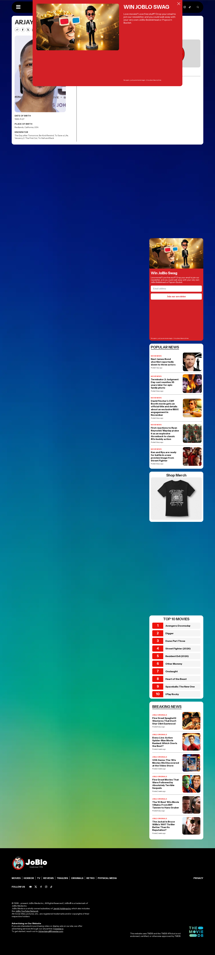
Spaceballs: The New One (180, 686)
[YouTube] (30, 887)
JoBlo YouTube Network (26, 911)
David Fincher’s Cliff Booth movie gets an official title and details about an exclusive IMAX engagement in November (165, 408)
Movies (16, 878)
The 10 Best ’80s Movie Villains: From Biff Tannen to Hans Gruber (165, 805)
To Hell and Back (46, 138)
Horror (29, 878)
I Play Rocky (172, 694)
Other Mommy (173, 663)
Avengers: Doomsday (177, 625)
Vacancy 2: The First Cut (26, 138)
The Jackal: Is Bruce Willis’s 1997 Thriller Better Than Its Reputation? (163, 826)
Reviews (48, 878)
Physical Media (107, 878)
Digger (169, 633)
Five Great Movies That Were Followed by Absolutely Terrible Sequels (165, 784)
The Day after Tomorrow (26, 135)
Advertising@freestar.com (50, 931)
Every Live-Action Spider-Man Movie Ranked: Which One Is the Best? (164, 742)
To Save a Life (61, 135)
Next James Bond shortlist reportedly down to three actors (163, 362)
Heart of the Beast (176, 678)
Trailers (62, 878)
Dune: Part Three (175, 640)
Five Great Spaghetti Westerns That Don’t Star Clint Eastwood (164, 721)
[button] (18, 7)
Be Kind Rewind (46, 135)
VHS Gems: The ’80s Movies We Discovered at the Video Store (165, 763)
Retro (90, 878)
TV (38, 878)
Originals (77, 878)
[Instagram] (185, 7)
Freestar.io (58, 928)
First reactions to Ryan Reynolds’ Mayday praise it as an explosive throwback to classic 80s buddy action (165, 433)
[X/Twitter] (36, 887)
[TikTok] (190, 7)
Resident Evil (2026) (177, 656)
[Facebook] (41, 887)
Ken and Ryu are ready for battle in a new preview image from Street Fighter (163, 456)
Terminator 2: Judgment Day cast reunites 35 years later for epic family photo (165, 383)
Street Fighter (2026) (178, 648)
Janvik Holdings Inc (62, 908)
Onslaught (171, 671)
